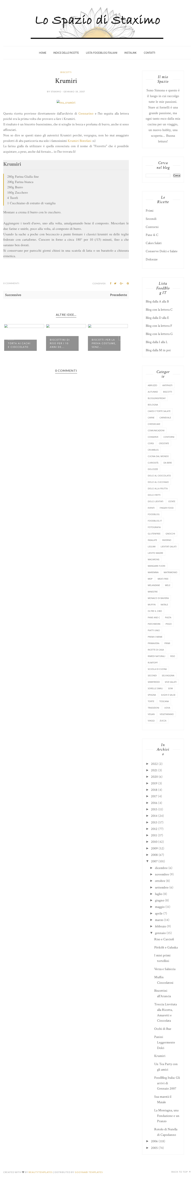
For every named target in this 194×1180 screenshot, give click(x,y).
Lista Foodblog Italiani (101, 52)
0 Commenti (11, 283)
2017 (154, 796)
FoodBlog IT (155, 520)
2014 (154, 816)
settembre (162, 887)
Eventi (151, 507)
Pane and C (154, 617)
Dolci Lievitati (155, 501)
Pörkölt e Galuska (166, 947)
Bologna (153, 404)
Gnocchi (170, 533)
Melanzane (154, 585)
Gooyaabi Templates (89, 1172)
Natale (164, 604)
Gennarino (85, 113)
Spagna (152, 694)
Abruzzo (152, 385)
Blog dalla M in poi (158, 350)
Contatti (149, 52)
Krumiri (159, 1056)
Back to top (179, 1171)
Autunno (153, 391)
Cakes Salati (154, 243)
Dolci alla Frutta (158, 488)
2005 (154, 1148)
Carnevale (165, 417)
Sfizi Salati (171, 681)
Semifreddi (154, 681)
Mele (167, 585)
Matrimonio (170, 572)
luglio (158, 894)
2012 (154, 829)
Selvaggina (168, 675)
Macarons (153, 559)
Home (42, 52)
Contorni (152, 227)
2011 (154, 835)
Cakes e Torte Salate (159, 411)
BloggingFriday (157, 398)
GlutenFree (154, 533)
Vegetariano (167, 714)
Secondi (151, 219)
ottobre (160, 881)
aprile (159, 913)
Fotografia (154, 527)
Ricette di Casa (156, 649)
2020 (154, 777)
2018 (154, 790)
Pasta (168, 617)
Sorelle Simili (155, 688)
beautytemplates (40, 1172)
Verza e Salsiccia (164, 969)
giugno (159, 900)
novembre (162, 874)
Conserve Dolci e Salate (162, 251)
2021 (154, 770)
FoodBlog (154, 514)
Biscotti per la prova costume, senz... (104, 343)
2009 (154, 848)
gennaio (160, 933)
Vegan (151, 714)
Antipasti (167, 385)
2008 (154, 855)
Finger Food (167, 507)
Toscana (164, 701)
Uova (167, 707)
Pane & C (152, 235)
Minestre (153, 591)
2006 (154, 1141)
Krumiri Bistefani (79, 141)
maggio (160, 907)
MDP (150, 578)
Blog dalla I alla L (157, 342)
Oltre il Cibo (155, 611)
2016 (154, 803)
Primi (149, 210)
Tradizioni (153, 707)
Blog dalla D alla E (157, 318)
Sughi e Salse (168, 694)
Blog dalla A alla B (157, 301)
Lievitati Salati (169, 546)
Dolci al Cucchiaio (158, 482)
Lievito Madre (155, 553)
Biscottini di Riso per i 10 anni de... (60, 343)
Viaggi (151, 720)
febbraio (160, 926)
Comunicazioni (156, 430)
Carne (151, 417)
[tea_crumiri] (66, 102)
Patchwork (154, 623)
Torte (151, 701)
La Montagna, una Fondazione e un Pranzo (166, 1115)
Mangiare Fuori (156, 565)
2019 (154, 783)
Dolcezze (152, 259)
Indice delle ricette (66, 52)
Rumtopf (153, 662)
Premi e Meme (155, 636)
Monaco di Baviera (158, 598)
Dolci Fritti (154, 494)
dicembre (161, 868)
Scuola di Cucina (157, 669)
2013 (154, 822)
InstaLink (130, 52)
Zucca (163, 720)
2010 (154, 842)
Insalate (152, 540)
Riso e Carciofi (164, 939)
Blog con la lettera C (159, 309)
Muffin (152, 604)
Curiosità (153, 462)
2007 (154, 861)
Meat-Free (163, 578)
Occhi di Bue (162, 1029)
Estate (171, 501)
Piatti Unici (154, 630)
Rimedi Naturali (156, 656)
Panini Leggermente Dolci (164, 1042)
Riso (172, 656)
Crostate (164, 443)
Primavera (153, 643)
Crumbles (153, 449)
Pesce (169, 623)
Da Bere (167, 462)
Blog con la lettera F (159, 326)
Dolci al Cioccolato (159, 475)
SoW (170, 688)
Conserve (153, 436)
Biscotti (66, 72)
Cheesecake (154, 424)
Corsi (151, 443)
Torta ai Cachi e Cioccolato (19, 345)
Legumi (152, 546)
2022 (154, 764)
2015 (154, 809)
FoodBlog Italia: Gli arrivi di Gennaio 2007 (167, 1083)
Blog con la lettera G (159, 334)
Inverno (166, 540)
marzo (159, 920)
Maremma (153, 572)
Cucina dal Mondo (158, 456)
